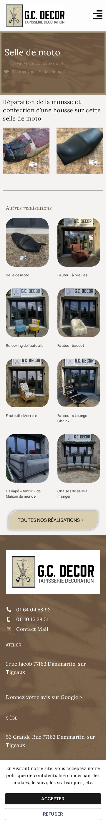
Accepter (52, 799)
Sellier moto (54, 63)
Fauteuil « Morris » (21, 415)
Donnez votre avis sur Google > (44, 697)
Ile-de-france (25, 63)
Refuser (53, 814)
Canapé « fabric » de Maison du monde (23, 494)
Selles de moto (53, 71)
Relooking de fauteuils (25, 345)
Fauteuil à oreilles (72, 275)
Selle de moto (17, 275)
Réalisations (24, 71)
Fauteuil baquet (70, 345)
